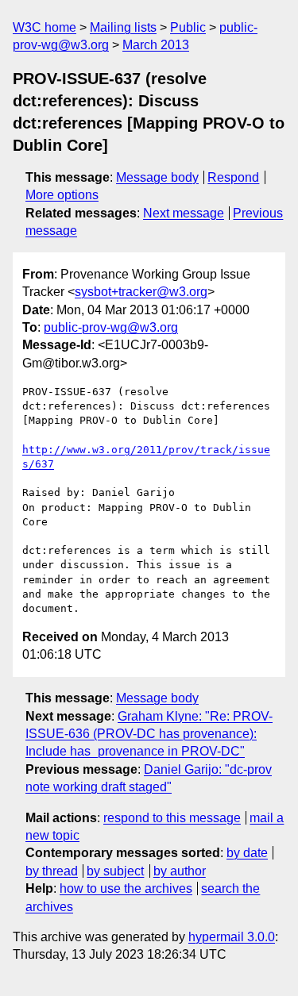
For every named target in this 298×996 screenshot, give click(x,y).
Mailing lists (123, 27)
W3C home (44, 27)
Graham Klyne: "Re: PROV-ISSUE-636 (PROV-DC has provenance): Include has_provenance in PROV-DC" (149, 734)
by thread (51, 871)
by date (247, 852)
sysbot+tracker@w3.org (141, 291)
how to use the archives (126, 888)
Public (188, 27)
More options (62, 195)
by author (179, 871)
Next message (183, 213)
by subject (115, 871)
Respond (233, 177)
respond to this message (172, 818)
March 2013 (155, 45)
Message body (157, 177)
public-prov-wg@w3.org (111, 327)
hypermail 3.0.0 (231, 937)
